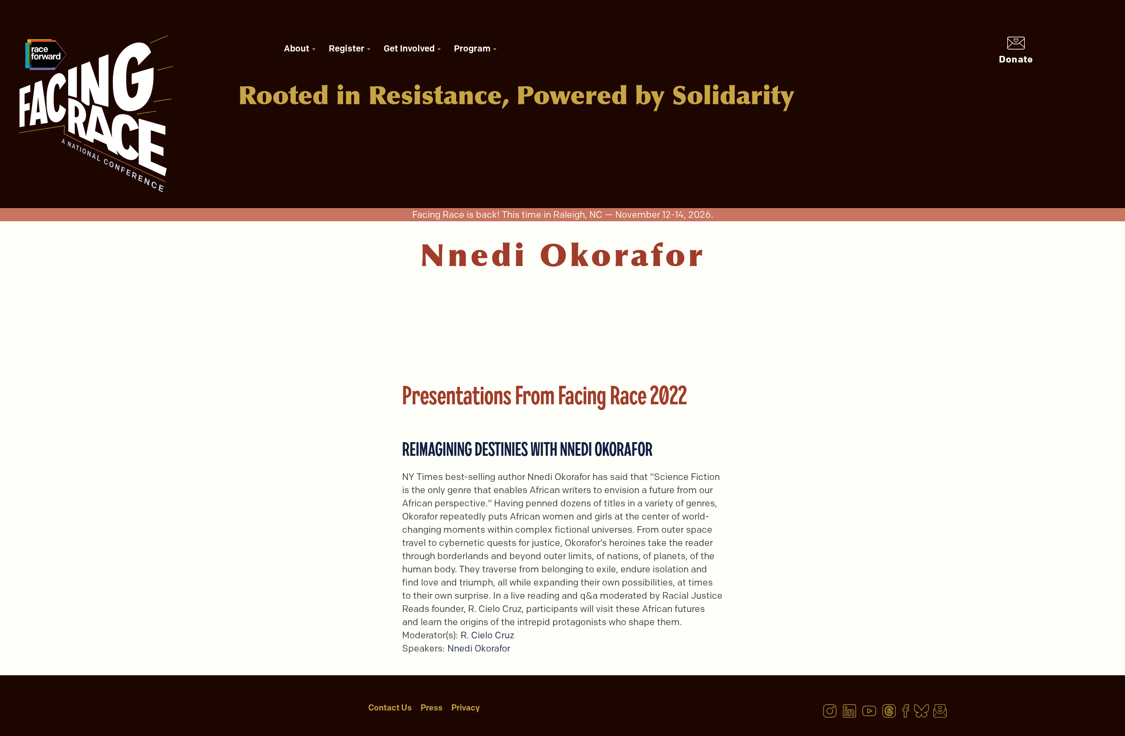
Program (473, 48)
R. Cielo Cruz (487, 635)
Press (432, 708)
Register (347, 48)
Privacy (465, 708)
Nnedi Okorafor (478, 648)
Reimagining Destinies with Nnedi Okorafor (527, 449)
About (297, 48)
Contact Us (390, 708)
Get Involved (410, 48)
